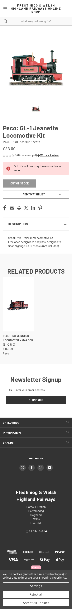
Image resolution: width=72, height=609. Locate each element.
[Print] (19, 208)
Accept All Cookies (36, 603)
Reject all (36, 594)
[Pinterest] (40, 208)
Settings (36, 586)
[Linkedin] (33, 208)
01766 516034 (38, 531)
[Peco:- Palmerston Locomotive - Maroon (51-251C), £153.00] (18, 304)
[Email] (12, 208)
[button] (48, 155)
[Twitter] (26, 208)
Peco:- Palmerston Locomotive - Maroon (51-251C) (18, 340)
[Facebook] (5, 208)
